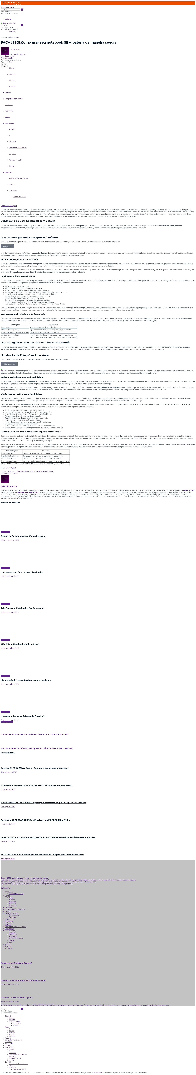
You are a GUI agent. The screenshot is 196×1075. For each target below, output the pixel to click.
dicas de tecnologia (13, 472)
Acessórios (13, 191)
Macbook (13, 905)
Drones (11, 184)
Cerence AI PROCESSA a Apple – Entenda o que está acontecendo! (34, 768)
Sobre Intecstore (12, 2)
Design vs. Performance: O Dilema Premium (23, 536)
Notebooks (9, 111)
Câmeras (8, 907)
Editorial (8, 19)
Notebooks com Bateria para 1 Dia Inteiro (22, 572)
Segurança (9, 929)
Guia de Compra (11, 913)
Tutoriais (12, 31)
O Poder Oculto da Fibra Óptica (17, 997)
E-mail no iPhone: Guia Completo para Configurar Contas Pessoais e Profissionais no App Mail (48, 837)
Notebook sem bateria (30, 472)
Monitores (9, 921)
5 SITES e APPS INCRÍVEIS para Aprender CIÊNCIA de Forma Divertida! (37, 748)
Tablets (8, 117)
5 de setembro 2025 (9, 772)
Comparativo (14, 915)
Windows (8, 948)
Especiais (8, 172)
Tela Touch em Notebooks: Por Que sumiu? (23, 608)
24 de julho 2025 (8, 841)
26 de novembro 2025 (10, 540)
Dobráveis (12, 142)
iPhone (12, 900)
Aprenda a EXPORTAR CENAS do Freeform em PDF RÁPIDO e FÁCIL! (35, 820)
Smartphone (9, 123)
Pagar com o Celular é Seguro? (16, 963)
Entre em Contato (13, 4)
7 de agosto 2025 (8, 859)
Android (11, 129)
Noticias (8, 925)
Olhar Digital (11, 468)
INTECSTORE (188, 490)
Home (3, 37)
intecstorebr (112, 1005)
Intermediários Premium (18, 148)
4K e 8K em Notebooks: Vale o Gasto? (20, 644)
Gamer (11, 166)
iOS (10, 135)
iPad (10, 62)
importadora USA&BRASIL (28, 492)
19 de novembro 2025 (9, 576)
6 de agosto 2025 (8, 807)
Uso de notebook (46, 472)
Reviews (12, 917)
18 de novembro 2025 (10, 648)
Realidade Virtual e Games (18, 178)
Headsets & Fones (19, 197)
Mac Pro (12, 903)
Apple (7, 896)
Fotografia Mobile (15, 160)
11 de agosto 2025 (8, 56)
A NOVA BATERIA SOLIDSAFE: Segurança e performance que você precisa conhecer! (43, 803)
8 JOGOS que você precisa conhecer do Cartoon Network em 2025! (35, 734)
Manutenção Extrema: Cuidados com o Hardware (26, 680)
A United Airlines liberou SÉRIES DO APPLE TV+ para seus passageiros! (36, 785)
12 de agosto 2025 (8, 789)
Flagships (12, 154)
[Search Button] (22, 9)
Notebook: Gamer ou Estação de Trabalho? (23, 716)
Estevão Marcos (19, 54)
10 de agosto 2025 (8, 824)
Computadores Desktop (15, 909)
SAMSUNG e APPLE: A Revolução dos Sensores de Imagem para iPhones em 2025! (42, 854)
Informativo (9, 919)
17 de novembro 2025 (9, 720)
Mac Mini (12, 902)
